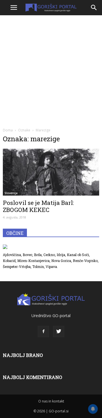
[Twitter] (58, 331)
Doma (8, 130)
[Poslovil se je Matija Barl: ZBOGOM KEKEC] (51, 172)
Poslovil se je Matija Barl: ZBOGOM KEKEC (38, 206)
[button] (94, 7)
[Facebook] (43, 331)
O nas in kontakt (51, 401)
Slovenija (11, 193)
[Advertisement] (51, 71)
